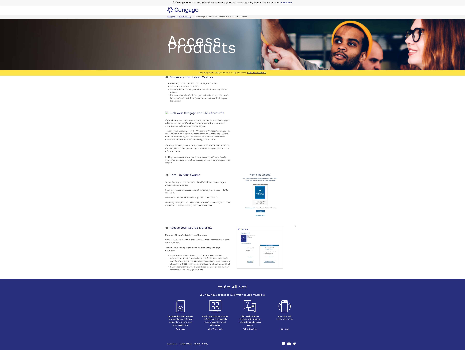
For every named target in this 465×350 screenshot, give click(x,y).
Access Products (201, 44)
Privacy (197, 344)
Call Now (284, 329)
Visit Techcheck (215, 329)
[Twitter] (294, 343)
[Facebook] (283, 343)
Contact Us (172, 344)
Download (180, 329)
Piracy (205, 344)
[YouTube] (289, 343)
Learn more (286, 2)
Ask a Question (250, 329)
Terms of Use (185, 344)
